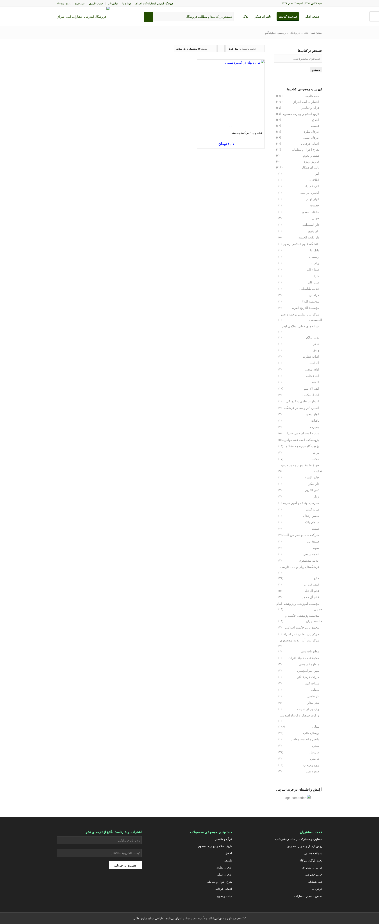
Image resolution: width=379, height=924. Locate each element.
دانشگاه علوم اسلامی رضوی (300, 244)
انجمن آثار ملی (309, 192)
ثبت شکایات (314, 881)
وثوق (316, 350)
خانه (306, 32)
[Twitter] (132, 885)
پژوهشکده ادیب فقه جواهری (300, 439)
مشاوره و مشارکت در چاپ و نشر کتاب (298, 839)
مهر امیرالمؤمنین (308, 670)
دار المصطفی (310, 224)
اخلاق (315, 119)
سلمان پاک (312, 522)
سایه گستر (312, 509)
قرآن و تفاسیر (310, 107)
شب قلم (313, 282)
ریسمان (314, 256)
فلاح (316, 578)
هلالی (136, 918)
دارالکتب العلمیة (308, 237)
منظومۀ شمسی (309, 664)
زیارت (315, 263)
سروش (314, 752)
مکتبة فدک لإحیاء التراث (303, 657)
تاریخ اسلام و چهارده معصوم (301, 113)
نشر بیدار (313, 702)
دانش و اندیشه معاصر (305, 739)
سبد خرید (79, 3)
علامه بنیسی (311, 554)
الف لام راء (312, 186)
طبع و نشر (312, 771)
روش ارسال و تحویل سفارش (304, 846)
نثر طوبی (313, 696)
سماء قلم (313, 269)
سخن (315, 745)
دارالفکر (314, 483)
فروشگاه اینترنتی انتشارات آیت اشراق (154, 3)
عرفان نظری (311, 131)
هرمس (314, 758)
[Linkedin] (77, 885)
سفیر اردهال (311, 515)
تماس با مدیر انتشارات (308, 896)
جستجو (316, 70)
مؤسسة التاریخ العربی (305, 307)
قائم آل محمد (310, 597)
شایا (316, 276)
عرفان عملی (311, 137)
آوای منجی (312, 369)
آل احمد (314, 362)
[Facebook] (99, 885)
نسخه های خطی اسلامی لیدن (300, 326)
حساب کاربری (96, 3)
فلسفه (315, 125)
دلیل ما (314, 250)
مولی (315, 726)
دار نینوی (313, 231)
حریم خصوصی (313, 874)
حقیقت (314, 205)
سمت (315, 528)
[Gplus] (110, 885)
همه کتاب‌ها (312, 95)
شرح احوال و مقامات (305, 149)
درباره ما (126, 3)
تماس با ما (113, 3)
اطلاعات (314, 179)
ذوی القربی (311, 490)
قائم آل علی (311, 590)
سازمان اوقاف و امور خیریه (301, 502)
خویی (315, 218)
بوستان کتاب (311, 733)
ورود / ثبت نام (63, 3)
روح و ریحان (311, 765)
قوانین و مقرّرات (312, 867)
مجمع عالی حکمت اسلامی (302, 627)
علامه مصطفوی (309, 560)
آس (317, 173)
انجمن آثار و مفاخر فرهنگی (301, 407)
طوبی (315, 547)
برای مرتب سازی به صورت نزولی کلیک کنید (220, 49)
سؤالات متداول (313, 853)
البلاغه (315, 382)
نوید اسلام (312, 337)
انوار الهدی (312, 199)
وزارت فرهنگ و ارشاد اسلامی (299, 715)
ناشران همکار (310, 167)
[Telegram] (88, 885)
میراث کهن (312, 683)
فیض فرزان (311, 584)
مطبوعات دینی (309, 651)
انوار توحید (312, 414)
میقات (315, 689)
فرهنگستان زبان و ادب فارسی (299, 566)
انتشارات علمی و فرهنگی (302, 401)
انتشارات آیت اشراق (306, 101)
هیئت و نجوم (311, 155)
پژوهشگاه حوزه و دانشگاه (302, 446)
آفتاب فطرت (311, 356)
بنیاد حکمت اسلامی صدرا (303, 433)
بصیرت (314, 426)
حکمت (315, 459)
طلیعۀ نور (313, 541)
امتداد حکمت (310, 394)
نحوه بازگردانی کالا (311, 860)
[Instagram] (121, 885)
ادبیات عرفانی (310, 143)
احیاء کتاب (312, 375)
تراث (316, 452)
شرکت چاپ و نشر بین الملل (300, 534)
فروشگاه (295, 32)
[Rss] (66, 885)
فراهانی (314, 295)
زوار (316, 496)
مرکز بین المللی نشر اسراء (301, 634)
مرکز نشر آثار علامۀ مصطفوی (299, 640)
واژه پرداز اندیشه (308, 709)
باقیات (315, 420)
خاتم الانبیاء (312, 477)
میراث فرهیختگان (308, 677)
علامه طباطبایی (309, 288)
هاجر (316, 343)
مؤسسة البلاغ (310, 301)
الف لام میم (311, 388)
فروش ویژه (311, 161)
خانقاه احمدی (310, 212)
